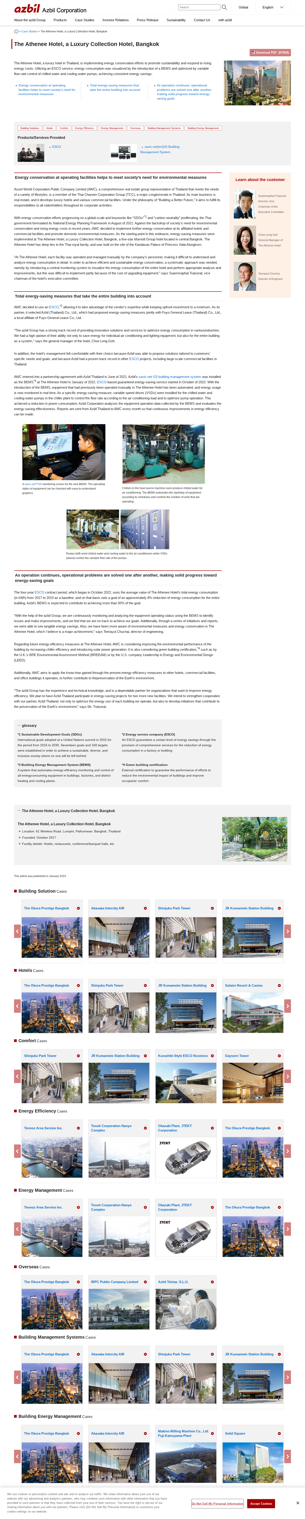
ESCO (56, 146)
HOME (16, 31)
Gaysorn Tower (237, 1056)
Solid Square (235, 1433)
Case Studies (29, 31)
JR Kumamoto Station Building (249, 908)
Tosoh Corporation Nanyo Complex (111, 1128)
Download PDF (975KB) (272, 52)
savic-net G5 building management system (170, 377)
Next (287, 931)
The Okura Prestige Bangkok (46, 908)
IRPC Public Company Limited (114, 1282)
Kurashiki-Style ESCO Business (183, 1056)
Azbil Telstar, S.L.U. (173, 1282)
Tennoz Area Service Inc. (43, 1128)
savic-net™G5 (33, 484)
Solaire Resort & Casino (244, 985)
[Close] (298, 1503)
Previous (17, 931)
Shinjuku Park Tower (174, 908)
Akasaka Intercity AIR (107, 908)
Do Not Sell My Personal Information (218, 1503)
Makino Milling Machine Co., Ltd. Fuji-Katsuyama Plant (183, 1433)
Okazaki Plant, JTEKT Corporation (175, 1128)
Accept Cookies (261, 1503)
